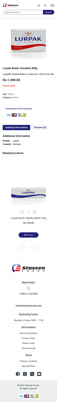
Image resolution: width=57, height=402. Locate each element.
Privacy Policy (28, 338)
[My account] (45, 5)
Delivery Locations (28, 361)
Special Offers (28, 366)
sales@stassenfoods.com (28, 305)
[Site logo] (11, 5)
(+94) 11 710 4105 (28, 293)
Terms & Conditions (28, 333)
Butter (15, 97)
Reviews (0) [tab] (40, 127)
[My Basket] (38, 5)
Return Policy (28, 343)
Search (49, 12)
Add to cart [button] (28, 235)
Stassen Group (28, 348)
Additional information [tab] (16, 127)
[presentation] (22, 247)
